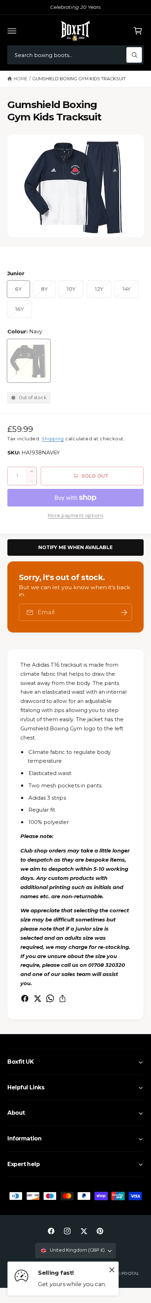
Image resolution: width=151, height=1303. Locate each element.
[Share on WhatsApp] (50, 998)
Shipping (53, 438)
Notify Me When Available (75, 547)
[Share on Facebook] (24, 998)
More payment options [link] (76, 515)
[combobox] (75, 55)
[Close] (112, 1270)
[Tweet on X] (37, 998)
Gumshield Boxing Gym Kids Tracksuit (79, 78)
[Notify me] (124, 612)
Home (20, 78)
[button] (12, 31)
